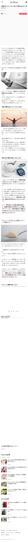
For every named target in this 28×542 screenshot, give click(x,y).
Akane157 (9, 464)
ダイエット (4, 449)
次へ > (17, 311)
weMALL (9, 514)
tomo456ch (9, 479)
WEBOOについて (4, 530)
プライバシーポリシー (10, 532)
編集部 (9, 507)
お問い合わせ (17, 532)
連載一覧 (10, 530)
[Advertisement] (14, 29)
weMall (9, 521)
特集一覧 (15, 530)
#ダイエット (3, 10)
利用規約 (3, 532)
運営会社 (7, 534)
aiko (8, 486)
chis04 (4, 13)
